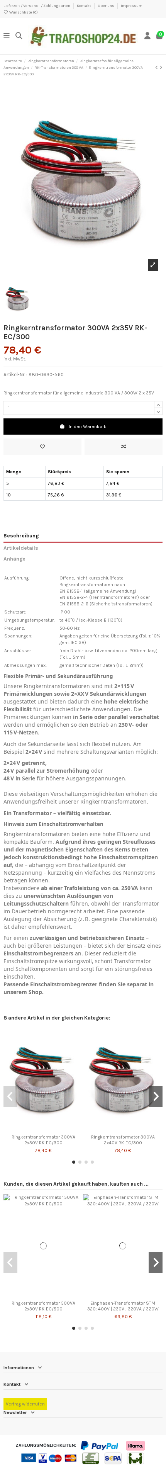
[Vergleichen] (42, 1129)
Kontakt (84, 5)
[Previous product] (157, 67)
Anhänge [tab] (14, 559)
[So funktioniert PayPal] (100, 1445)
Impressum (131, 5)
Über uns (106, 5)
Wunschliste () (23, 12)
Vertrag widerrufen (25, 1404)
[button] (73, 1162)
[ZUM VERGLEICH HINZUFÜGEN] (124, 446)
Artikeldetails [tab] (20, 548)
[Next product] (161, 67)
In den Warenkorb (88, 426)
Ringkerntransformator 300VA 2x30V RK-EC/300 (43, 1139)
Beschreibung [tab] (21, 535)
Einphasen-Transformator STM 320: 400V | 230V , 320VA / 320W (123, 1305)
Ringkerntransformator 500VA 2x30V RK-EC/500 (43, 1305)
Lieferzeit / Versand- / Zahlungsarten (37, 5)
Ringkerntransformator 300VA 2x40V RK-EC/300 (123, 1139)
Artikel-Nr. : (15, 374)
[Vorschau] (52, 1129)
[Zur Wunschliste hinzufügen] (42, 446)
